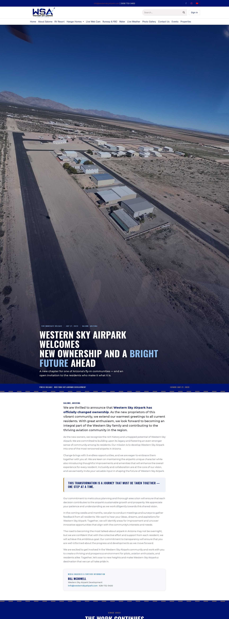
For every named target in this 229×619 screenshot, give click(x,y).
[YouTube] (197, 3)
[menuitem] (33, 21)
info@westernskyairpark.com (106, 3)
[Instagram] (191, 3)
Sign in (194, 12)
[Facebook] (186, 3)
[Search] (183, 12)
